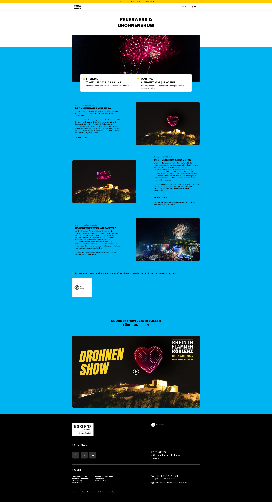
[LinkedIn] (92, 455)
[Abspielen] (136, 372)
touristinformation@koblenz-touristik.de (171, 482)
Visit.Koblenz (161, 425)
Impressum (75, 492)
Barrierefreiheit (98, 492)
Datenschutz (86, 492)
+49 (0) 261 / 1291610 (166, 476)
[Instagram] (84, 455)
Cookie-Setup (109, 492)
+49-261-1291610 (149, 2)
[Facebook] (75, 455)
